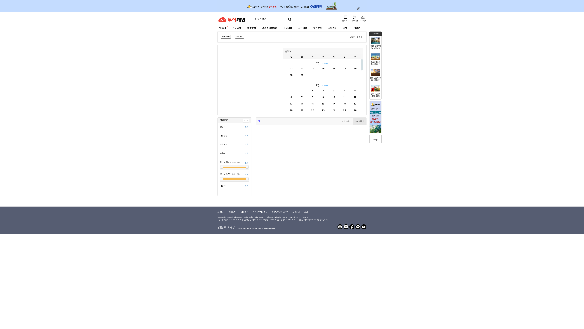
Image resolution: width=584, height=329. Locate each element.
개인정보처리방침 (260, 212)
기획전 (357, 28)
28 (344, 68)
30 (291, 75)
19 (355, 103)
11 (344, 97)
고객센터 (363, 21)
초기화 (245, 121)
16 (323, 103)
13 (291, 103)
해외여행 (287, 28)
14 (302, 103)
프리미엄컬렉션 (269, 28)
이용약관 (232, 212)
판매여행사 (225, 37)
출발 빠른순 (359, 121)
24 (302, 68)
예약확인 (354, 21)
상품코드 (239, 37)
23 (291, 68)
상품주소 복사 (357, 37)
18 (344, 103)
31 (302, 75)
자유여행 (302, 28)
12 (355, 97)
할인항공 (317, 28)
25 (312, 68)
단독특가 (221, 28)
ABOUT (221, 212)
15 (312, 103)
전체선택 (325, 63)
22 (312, 110)
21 (302, 110)
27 (333, 68)
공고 (306, 212)
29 (355, 68)
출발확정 (251, 28)
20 (291, 110)
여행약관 (244, 212)
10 (333, 97)
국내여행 (332, 28)
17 (334, 103)
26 (323, 68)
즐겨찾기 (345, 21)
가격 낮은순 (346, 121)
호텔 (345, 28)
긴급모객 (236, 28)
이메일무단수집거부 (280, 212)
